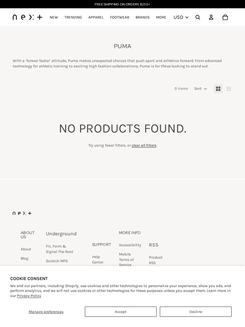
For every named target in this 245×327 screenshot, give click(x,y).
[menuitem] (161, 17)
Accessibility (130, 245)
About (26, 249)
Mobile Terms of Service (126, 259)
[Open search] (198, 17)
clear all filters (144, 145)
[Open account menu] (211, 17)
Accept (121, 311)
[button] (200, 89)
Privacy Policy (29, 295)
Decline (195, 311)
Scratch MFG (57, 261)
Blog (24, 258)
